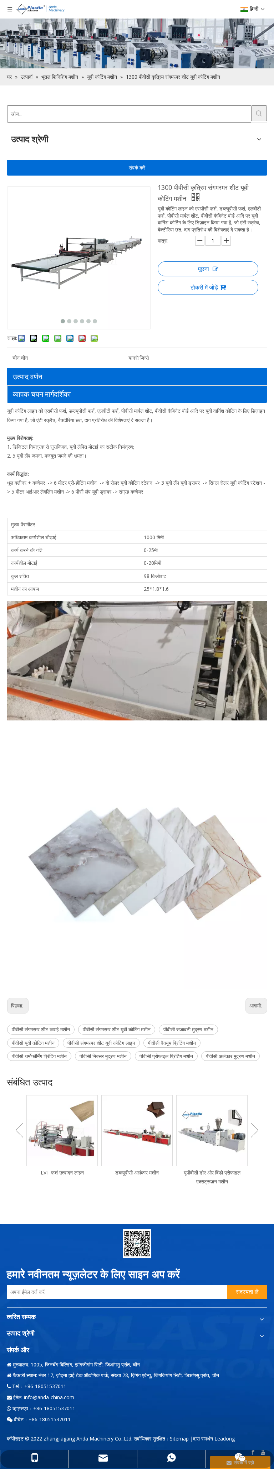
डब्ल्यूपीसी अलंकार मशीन (65, 1172)
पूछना (203, 269)
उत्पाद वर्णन (27, 376)
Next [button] (254, 1130)
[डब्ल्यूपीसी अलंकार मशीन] (65, 1130)
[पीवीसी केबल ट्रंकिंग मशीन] (215, 1130)
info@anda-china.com (49, 1397)
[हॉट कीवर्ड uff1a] (259, 113)
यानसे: (133, 357)
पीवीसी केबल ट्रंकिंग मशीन (215, 1172)
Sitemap (179, 1438)
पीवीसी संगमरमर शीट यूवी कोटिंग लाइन (101, 1043)
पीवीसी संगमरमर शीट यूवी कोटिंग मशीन (117, 1029)
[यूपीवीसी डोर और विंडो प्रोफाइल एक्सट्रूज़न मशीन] (140, 1130)
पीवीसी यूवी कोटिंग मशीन (33, 1043)
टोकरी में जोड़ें (204, 287)
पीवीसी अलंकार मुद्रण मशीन (230, 1056)
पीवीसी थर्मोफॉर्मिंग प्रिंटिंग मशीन (39, 1056)
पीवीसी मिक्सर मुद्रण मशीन (103, 1056)
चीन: (16, 357)
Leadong (224, 1438)
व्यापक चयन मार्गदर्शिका (42, 394)
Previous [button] (19, 1130)
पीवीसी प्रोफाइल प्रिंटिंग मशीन (166, 1056)
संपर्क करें (137, 167)
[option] (65, 1136)
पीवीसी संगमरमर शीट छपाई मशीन (41, 1029)
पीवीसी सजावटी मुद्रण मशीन (188, 1029)
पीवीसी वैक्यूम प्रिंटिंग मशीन (172, 1043)
